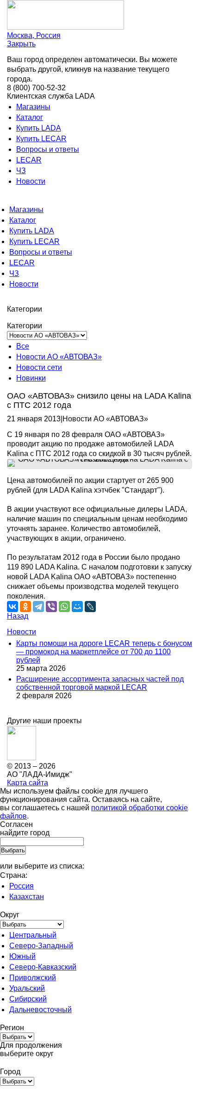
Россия (21, 886)
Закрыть (21, 44)
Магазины (33, 107)
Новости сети (39, 367)
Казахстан (26, 897)
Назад (17, 616)
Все (22, 346)
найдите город (25, 833)
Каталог (29, 117)
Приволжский (32, 978)
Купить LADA (38, 128)
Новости (30, 181)
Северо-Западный (41, 946)
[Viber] (51, 606)
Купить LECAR (41, 139)
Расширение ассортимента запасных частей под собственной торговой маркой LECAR (100, 683)
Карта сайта (27, 783)
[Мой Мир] (77, 606)
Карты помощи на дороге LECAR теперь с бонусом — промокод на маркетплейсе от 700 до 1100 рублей (104, 651)
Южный (22, 956)
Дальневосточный (40, 1010)
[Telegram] (38, 606)
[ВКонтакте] (12, 606)
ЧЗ (21, 171)
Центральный (32, 935)
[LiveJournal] (90, 606)
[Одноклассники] (25, 606)
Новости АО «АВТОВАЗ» (59, 357)
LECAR (29, 160)
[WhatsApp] (64, 606)
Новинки (31, 378)
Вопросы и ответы (47, 149)
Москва (34, 35)
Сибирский (28, 999)
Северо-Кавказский (42, 967)
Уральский (27, 988)
